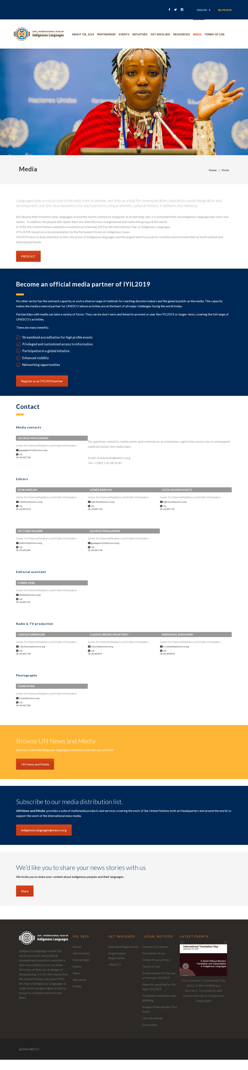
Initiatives (139, 34)
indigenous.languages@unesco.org (44, 830)
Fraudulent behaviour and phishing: (159, 998)
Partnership (106, 34)
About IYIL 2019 (83, 34)
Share (24, 891)
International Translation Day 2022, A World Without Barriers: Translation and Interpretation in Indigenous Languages (204, 990)
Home (213, 170)
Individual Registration (123, 946)
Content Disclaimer (155, 946)
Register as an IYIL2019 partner (42, 381)
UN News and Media (35, 764)
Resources (181, 34)
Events (124, 34)
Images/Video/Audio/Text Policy (159, 1009)
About (77, 946)
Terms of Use (151, 966)
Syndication (150, 1024)
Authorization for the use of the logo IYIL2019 (158, 975)
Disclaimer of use (153, 953)
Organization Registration (117, 955)
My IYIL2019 (225, 10)
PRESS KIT (28, 256)
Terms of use (215, 34)
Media (197, 34)
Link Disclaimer (152, 1018)
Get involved (160, 34)
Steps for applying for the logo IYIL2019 (159, 986)
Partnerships (81, 960)
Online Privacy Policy (156, 960)
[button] (225, 942)
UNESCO (114, 964)
